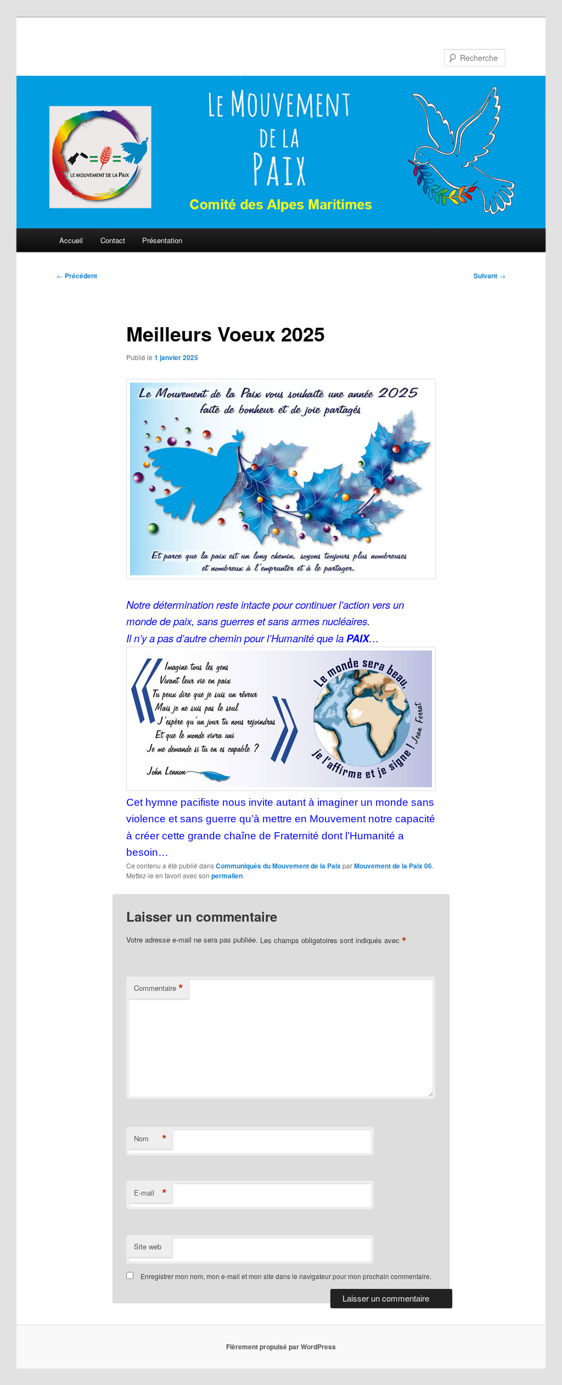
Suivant (489, 276)
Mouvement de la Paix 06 (393, 866)
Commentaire (158, 988)
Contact (112, 240)
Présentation (162, 240)
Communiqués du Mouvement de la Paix (278, 866)
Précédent (77, 276)
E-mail (150, 1193)
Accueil (71, 240)
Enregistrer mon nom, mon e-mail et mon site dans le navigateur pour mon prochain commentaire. (285, 1276)
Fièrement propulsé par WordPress (281, 1347)
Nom (150, 1138)
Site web (147, 1246)
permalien (227, 876)
